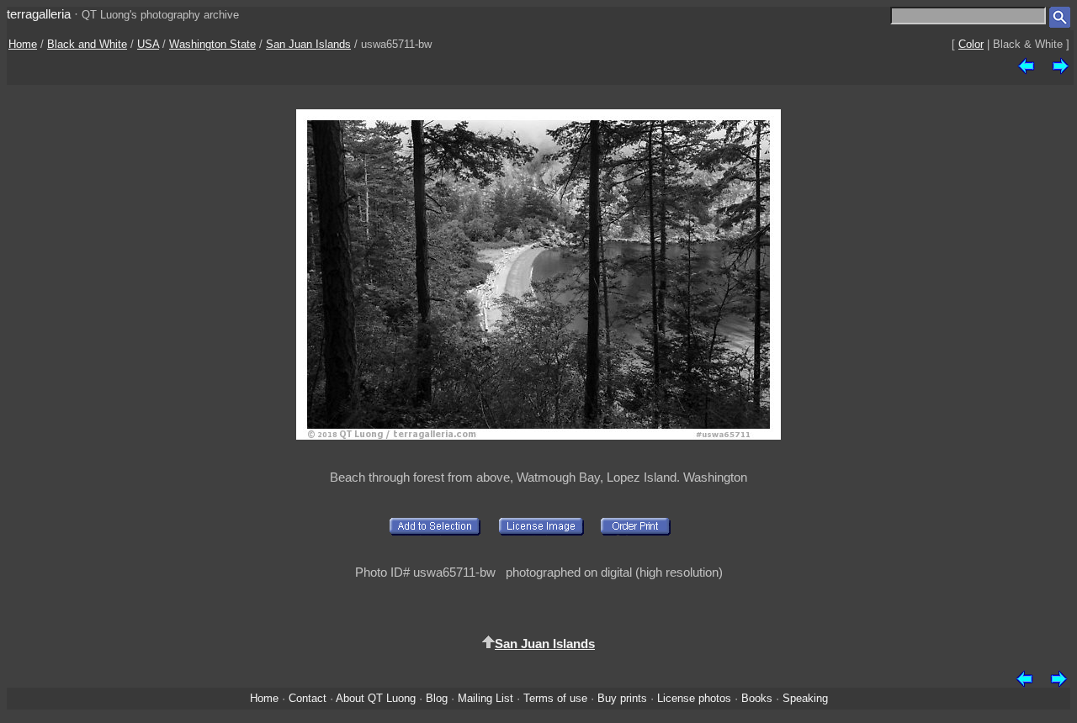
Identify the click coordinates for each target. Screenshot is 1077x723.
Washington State (212, 44)
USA (148, 44)
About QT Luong (376, 698)
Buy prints (622, 698)
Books (756, 698)
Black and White (87, 44)
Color (971, 44)
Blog (437, 698)
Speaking (805, 698)
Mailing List (485, 698)
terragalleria (39, 14)
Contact (307, 698)
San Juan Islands (308, 44)
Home (22, 44)
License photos (694, 698)
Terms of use (555, 698)
